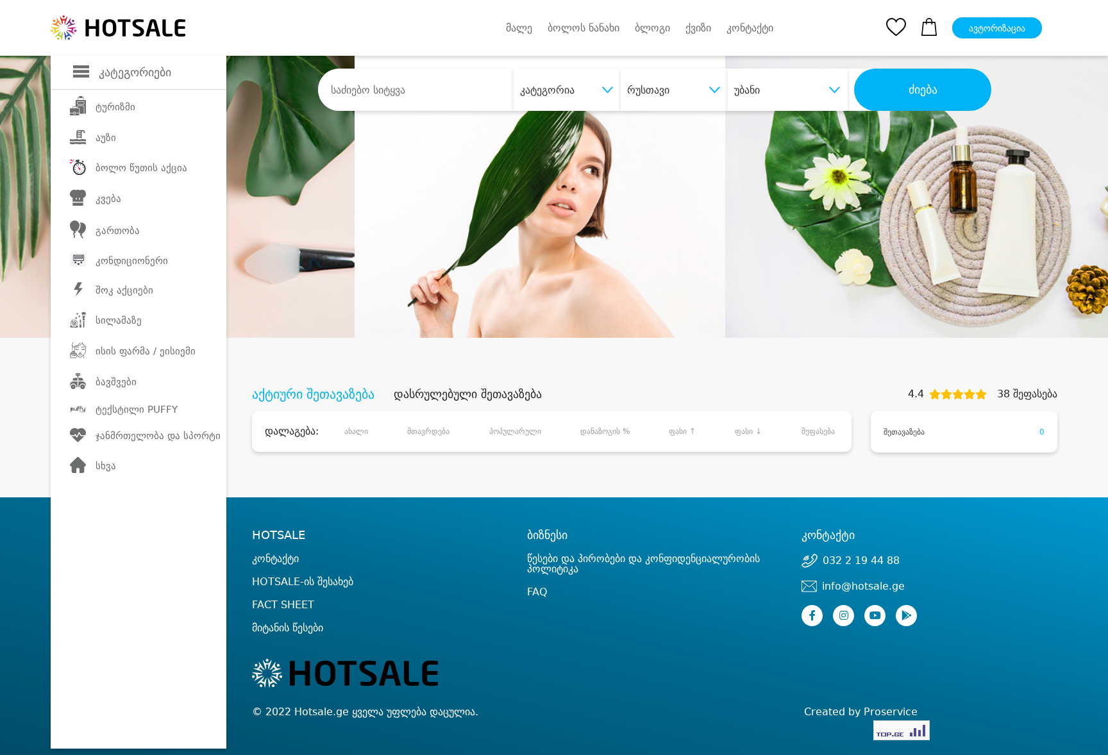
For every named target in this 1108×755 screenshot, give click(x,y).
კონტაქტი (749, 28)
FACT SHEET (283, 605)
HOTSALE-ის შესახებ (302, 582)
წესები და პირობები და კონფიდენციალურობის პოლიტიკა (643, 563)
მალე (519, 28)
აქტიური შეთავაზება (313, 394)
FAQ (537, 592)
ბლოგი (652, 28)
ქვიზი (698, 28)
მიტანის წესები (287, 628)
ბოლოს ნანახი (583, 28)
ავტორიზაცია (997, 28)
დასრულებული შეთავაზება (468, 394)
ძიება (923, 89)
